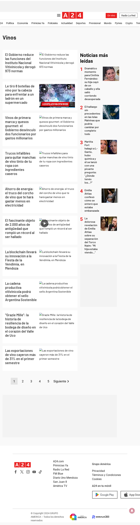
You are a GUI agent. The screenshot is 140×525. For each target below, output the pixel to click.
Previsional (95, 23)
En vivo (111, 15)
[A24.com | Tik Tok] (40, 472)
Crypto (129, 23)
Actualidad (67, 23)
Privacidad (98, 471)
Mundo (107, 23)
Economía (22, 23)
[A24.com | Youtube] (34, 472)
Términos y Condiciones (106, 475)
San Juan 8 (60, 481)
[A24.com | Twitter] (22, 472)
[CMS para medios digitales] (98, 517)
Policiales (53, 23)
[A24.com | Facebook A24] (15, 472)
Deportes (81, 23)
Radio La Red (128, 15)
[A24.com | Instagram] (28, 472)
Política (10, 23)
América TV (60, 486)
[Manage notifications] (132, 510)
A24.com (58, 461)
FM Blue (58, 473)
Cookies (97, 479)
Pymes (118, 23)
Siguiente (59, 381)
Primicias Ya (37, 23)
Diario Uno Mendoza (65, 477)
